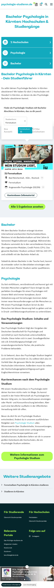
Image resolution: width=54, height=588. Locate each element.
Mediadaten (33, 517)
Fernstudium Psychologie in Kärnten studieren (26, 485)
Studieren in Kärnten (14, 491)
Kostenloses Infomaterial (11, 585)
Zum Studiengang (29, 585)
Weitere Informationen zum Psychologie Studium (27, 456)
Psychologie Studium (25, 423)
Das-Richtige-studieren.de (13, 540)
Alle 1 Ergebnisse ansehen (27, 206)
